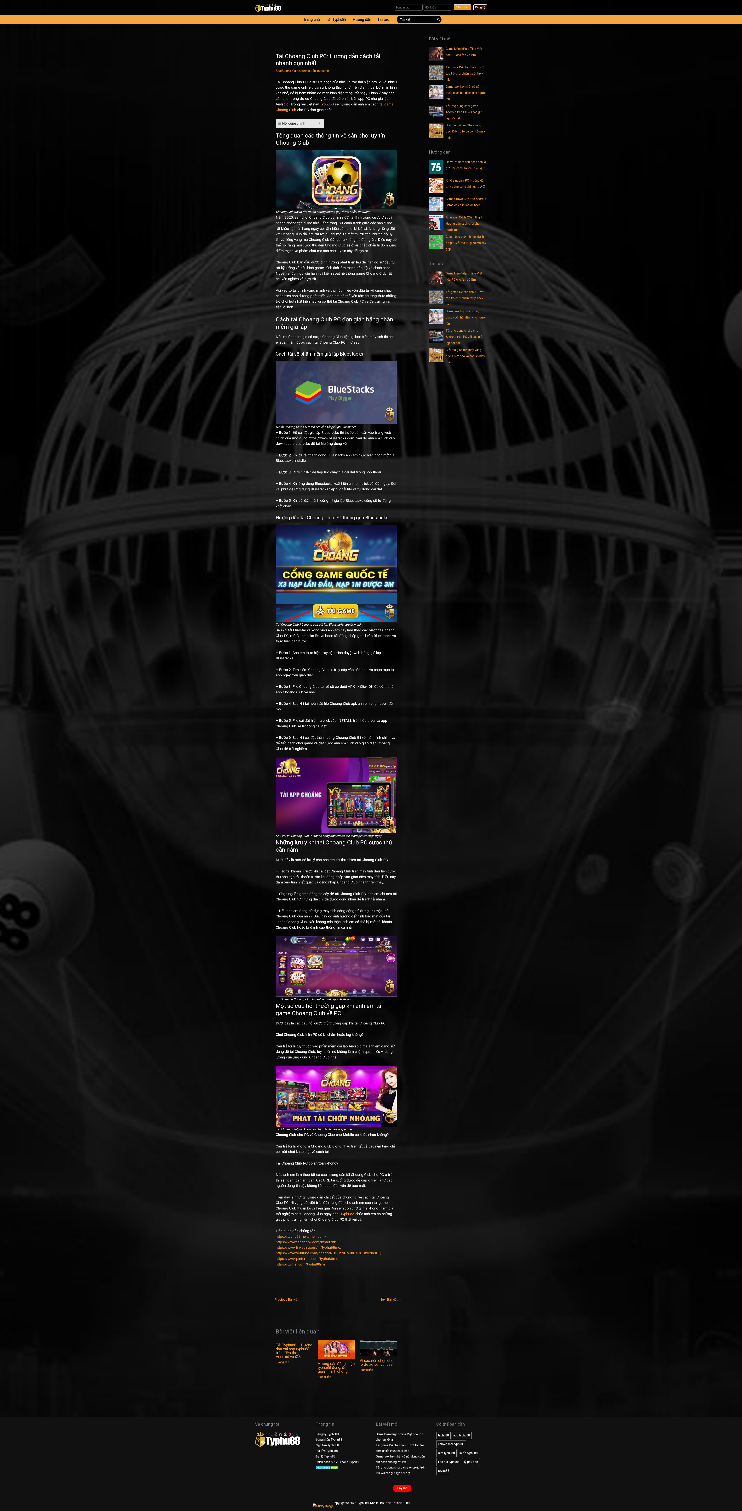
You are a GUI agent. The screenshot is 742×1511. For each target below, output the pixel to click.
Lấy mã (402, 1488)
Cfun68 (397, 1503)
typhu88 (443, 1435)
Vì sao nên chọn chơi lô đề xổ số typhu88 (377, 1362)
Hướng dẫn (282, 1362)
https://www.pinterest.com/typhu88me (307, 1258)
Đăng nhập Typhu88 (329, 1439)
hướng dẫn (308, 71)
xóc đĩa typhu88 (448, 1462)
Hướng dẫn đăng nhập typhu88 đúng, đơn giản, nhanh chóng (336, 1367)
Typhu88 (327, 104)
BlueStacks (283, 71)
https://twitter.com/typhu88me (300, 1264)
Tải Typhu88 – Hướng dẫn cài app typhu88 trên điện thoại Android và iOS (294, 1351)
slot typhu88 (446, 1453)
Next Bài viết (391, 1299)
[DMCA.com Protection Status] (327, 1467)
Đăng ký (480, 7)
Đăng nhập (462, 7)
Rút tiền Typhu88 (327, 1451)
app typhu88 (461, 1435)
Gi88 (406, 1503)
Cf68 (388, 1503)
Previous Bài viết (285, 1299)
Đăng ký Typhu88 (327, 1434)
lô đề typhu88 (468, 1453)
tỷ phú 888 (471, 1462)
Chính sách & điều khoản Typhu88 (338, 1462)
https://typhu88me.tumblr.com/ (301, 1236)
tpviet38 (443, 1471)
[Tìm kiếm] (438, 19)
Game (296, 71)
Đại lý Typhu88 (325, 1456)
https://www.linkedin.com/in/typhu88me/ (309, 1247)
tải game (323, 71)
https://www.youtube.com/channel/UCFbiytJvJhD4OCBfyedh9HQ (328, 1253)
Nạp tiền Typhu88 (327, 1445)
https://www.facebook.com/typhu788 (306, 1242)
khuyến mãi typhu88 (451, 1444)
